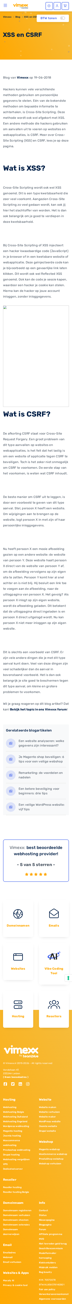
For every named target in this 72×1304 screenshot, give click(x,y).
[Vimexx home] (20, 5)
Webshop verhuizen (50, 1163)
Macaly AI (8, 1280)
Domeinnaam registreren (17, 1210)
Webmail (8, 1257)
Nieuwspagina (47, 1220)
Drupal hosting (11, 1154)
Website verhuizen (49, 1112)
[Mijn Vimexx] (57, 6)
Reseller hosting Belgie (16, 1192)
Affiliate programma (50, 1234)
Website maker (47, 1116)
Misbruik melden (48, 1267)
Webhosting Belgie (13, 1112)
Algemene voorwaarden (52, 1299)
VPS (5, 1164)
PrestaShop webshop (51, 1159)
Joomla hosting (12, 1135)
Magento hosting (12, 1131)
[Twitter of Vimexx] (14, 1084)
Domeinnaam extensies (16, 1224)
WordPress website (50, 1121)
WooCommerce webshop (53, 1154)
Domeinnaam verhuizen (16, 1215)
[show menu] (5, 5)
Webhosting (9, 1107)
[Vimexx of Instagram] (29, 1084)
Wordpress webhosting (16, 1126)
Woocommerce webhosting (11, 1143)
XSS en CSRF (31, 17)
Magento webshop (49, 1149)
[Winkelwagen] (65, 6)
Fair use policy (47, 1289)
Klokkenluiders (47, 1262)
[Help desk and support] (49, 6)
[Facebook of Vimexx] (7, 1084)
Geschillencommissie (51, 1248)
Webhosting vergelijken (16, 1159)
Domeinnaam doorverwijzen (11, 1231)
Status (42, 1215)
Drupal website (47, 1131)
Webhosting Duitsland (15, 1116)
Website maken (47, 1107)
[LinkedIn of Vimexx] (22, 1084)
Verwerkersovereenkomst (54, 1294)
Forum (42, 1229)
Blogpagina (45, 1224)
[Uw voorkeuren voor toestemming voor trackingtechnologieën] (68, 978)
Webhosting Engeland (15, 1121)
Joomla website (48, 1126)
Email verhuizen (12, 1262)
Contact (43, 1210)
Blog (17, 17)
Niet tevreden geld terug (53, 1243)
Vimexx (7, 17)
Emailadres (9, 1252)
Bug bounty (45, 1272)
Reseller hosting (12, 1187)
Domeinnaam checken (15, 1220)
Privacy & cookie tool (15, 1285)
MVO (41, 1239)
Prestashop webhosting (16, 1150)
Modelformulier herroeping (47, 1255)
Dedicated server (13, 1169)
